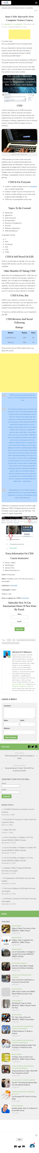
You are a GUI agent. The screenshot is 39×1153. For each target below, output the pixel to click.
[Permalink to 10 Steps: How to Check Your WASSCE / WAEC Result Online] (6, 1057)
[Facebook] (29, 746)
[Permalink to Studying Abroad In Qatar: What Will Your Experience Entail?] (6, 1069)
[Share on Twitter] (15, 1150)
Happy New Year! (10, 829)
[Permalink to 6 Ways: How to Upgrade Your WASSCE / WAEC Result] (6, 940)
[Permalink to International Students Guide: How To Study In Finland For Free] (6, 1043)
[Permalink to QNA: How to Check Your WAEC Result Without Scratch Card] (6, 992)
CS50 (9, 640)
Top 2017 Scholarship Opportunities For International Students (24, 1083)
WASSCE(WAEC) (17, 926)
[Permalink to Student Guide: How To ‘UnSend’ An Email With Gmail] (6, 1109)
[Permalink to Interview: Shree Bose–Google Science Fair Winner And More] (6, 966)
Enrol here (25, 598)
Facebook (15, 686)
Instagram (22, 686)
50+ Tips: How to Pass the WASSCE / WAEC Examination (23, 1018)
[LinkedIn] (36, 746)
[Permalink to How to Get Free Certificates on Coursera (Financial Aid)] (6, 978)
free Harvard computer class (10, 643)
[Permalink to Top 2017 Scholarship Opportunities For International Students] (6, 1083)
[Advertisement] (19, 34)
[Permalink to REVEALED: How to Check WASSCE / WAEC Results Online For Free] (6, 1003)
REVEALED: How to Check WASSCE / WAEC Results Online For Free (24, 1005)
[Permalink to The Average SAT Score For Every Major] (6, 1095)
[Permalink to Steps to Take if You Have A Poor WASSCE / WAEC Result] (6, 929)
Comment (8, 706)
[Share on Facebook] (5, 1150)
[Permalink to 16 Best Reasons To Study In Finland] (6, 1029)
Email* (19, 621)
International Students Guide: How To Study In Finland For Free (24, 1046)
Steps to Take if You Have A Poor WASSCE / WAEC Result (23, 929)
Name (19, 614)
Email (22, 720)
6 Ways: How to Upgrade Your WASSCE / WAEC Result (22, 941)
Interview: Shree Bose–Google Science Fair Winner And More (22, 967)
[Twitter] (32, 746)
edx (14, 640)
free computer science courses (26, 640)
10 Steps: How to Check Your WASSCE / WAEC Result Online (23, 1058)
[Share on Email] (34, 1150)
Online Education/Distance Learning (17, 8)
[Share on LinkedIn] (24, 1150)
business (33, 186)
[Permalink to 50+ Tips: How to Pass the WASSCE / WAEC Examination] (6, 1017)
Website (7, 728)
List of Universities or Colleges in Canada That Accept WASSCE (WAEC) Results (23, 954)
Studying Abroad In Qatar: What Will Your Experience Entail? (24, 1072)
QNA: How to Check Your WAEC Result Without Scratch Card (23, 992)
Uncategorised (17, 1106)
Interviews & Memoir (19, 963)
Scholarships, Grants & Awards (23, 1080)
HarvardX (13, 585)
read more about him (18, 684)
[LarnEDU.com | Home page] (7, 3)
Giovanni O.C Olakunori (13, 24)
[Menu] (36, 2)
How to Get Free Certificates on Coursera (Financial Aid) (23, 981)
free (24, 48)
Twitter (30, 686)
